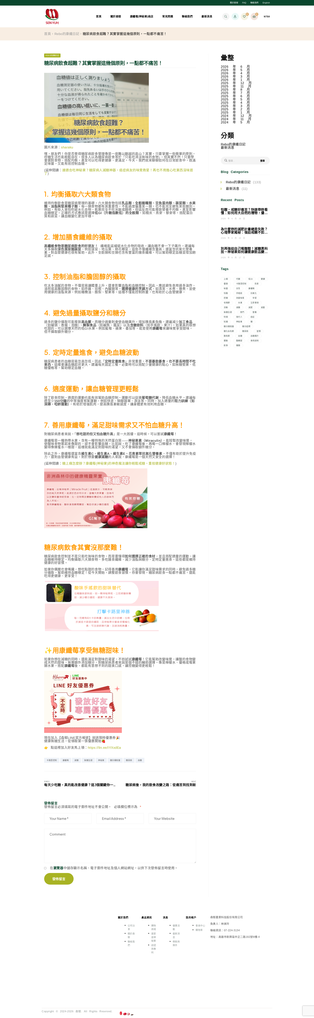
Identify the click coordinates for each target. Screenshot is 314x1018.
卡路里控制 (52, 760)
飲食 (226, 345)
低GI (250, 279)
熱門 (242, 312)
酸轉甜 (239, 341)
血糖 (140, 760)
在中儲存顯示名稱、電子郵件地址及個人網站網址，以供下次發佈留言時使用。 (114, 868)
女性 (238, 288)
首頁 (47, 34)
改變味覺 (240, 298)
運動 (226, 341)
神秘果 (101, 760)
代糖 (238, 279)
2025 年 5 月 (235, 99)
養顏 (238, 345)
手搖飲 (239, 293)
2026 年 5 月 (235, 70)
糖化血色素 (229, 331)
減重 (263, 307)
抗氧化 (254, 293)
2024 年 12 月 (236, 116)
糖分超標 (246, 326)
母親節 (227, 303)
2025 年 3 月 (235, 106)
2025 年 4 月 (235, 102)
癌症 (253, 317)
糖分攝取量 (115, 760)
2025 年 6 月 (235, 96)
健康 (263, 279)
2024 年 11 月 (236, 119)
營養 (255, 312)
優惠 (226, 284)
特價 (226, 317)
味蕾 (226, 288)
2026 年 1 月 (235, 80)
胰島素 (227, 336)
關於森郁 (234, 3)
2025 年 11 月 (236, 86)
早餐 (255, 298)
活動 (226, 307)
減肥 (250, 307)
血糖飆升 (255, 336)
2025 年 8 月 (235, 89)
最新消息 (227, 147)
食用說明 (255, 341)
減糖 (76, 760)
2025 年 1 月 (235, 112)
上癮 (226, 279)
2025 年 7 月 (235, 93)
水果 (240, 303)
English (266, 3)
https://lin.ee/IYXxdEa (104, 747)
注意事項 (255, 303)
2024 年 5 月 (235, 122)
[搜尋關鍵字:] (245, 160)
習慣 (259, 331)
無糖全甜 (88, 760)
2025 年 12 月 (236, 83)
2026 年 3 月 (235, 76)
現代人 (239, 317)
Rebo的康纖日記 (66, 34)
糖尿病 (129, 760)
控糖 (226, 298)
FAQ (244, 3)
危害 (257, 284)
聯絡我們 (254, 3)
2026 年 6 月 (235, 66)
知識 (226, 322)
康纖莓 (66, 760)
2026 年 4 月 (235, 73)
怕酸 (226, 293)
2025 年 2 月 (235, 109)
